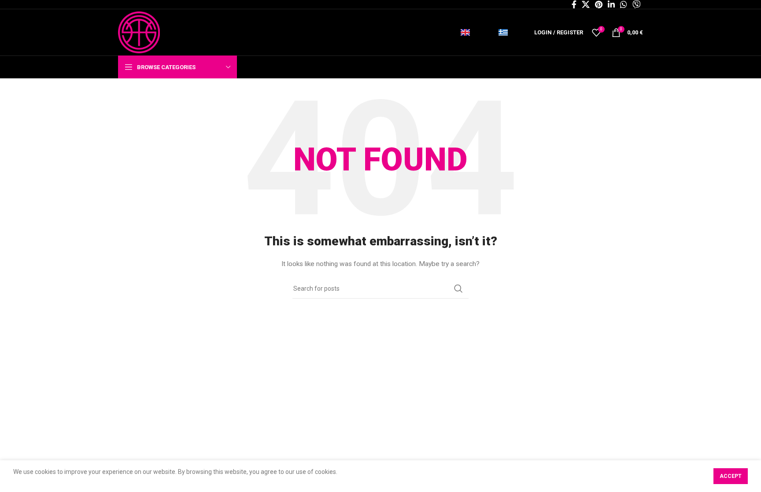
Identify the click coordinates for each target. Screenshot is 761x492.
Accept (731, 476)
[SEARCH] (458, 288)
